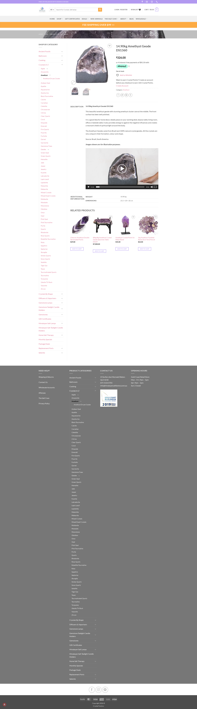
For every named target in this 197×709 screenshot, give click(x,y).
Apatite (43, 86)
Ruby (42, 242)
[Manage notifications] (4, 704)
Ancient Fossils (44, 51)
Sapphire (44, 246)
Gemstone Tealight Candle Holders (49, 308)
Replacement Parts (46, 348)
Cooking (42, 60)
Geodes (43, 149)
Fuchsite (44, 136)
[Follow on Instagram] (98, 690)
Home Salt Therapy (46, 335)
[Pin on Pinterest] (126, 95)
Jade (42, 163)
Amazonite (44, 72)
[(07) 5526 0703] (157, 1)
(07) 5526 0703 (106, 383)
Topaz (43, 269)
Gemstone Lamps (45, 303)
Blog (132, 19)
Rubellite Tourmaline (48, 239)
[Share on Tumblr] (130, 95)
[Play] (88, 187)
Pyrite (43, 226)
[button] (151, 10)
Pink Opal (44, 219)
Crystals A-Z (54, 34)
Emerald (44, 126)
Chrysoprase (45, 109)
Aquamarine (45, 90)
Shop (59, 19)
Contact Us (43, 382)
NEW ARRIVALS (97, 19)
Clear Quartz (45, 116)
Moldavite (44, 199)
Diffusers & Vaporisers (47, 298)
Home (41, 34)
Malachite (44, 186)
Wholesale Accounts (47, 387)
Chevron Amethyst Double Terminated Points (79, 239)
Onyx (43, 212)
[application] (122, 168)
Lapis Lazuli (45, 179)
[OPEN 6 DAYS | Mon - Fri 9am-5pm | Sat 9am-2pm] (152, 1)
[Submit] (100, 10)
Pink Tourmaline (46, 222)
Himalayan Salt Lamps (47, 323)
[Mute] (152, 187)
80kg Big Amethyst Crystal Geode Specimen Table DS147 (102, 240)
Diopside (44, 123)
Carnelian (44, 103)
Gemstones (43, 314)
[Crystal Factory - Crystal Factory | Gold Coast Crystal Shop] (42, 10)
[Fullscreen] (155, 187)
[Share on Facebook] (118, 95)
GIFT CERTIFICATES (72, 19)
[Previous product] (156, 34)
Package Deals (44, 344)
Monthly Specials (45, 339)
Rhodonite (44, 232)
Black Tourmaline (47, 96)
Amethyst (64, 34)
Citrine (43, 113)
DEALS (84, 19)
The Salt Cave (44, 398)
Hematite (44, 159)
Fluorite (44, 133)
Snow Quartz (45, 259)
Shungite (44, 252)
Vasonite (44, 286)
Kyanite (43, 173)
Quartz (43, 229)
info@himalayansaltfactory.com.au (113, 386)
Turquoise (44, 279)
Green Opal (45, 153)
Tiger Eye (44, 266)
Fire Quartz (45, 129)
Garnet (43, 139)
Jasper (43, 166)
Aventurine (45, 93)
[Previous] (74, 64)
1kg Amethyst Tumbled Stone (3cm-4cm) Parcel (146, 239)
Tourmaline (45, 275)
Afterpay (42, 393)
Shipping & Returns (46, 377)
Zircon (43, 289)
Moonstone (45, 206)
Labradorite (45, 176)
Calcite (43, 100)
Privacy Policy (44, 403)
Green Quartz (45, 156)
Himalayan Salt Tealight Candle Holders (51, 329)
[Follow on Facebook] (92, 690)
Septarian (44, 249)
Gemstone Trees (46, 146)
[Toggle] (62, 51)
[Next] (109, 64)
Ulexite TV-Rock (46, 282)
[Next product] (152, 34)
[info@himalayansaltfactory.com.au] (147, 1)
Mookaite (44, 202)
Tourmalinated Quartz (48, 272)
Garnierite (44, 143)
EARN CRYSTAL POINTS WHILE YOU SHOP (52, 2)
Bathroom (43, 56)
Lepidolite (44, 183)
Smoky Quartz (46, 256)
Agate (43, 69)
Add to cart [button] (77, 249)
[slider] (120, 187)
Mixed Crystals (46, 192)
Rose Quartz (45, 236)
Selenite (42, 353)
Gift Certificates (45, 319)
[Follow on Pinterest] (105, 690)
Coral (43, 119)
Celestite (44, 106)
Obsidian (44, 209)
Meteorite (44, 189)
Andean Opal (45, 83)
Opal (42, 216)
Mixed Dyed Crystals (48, 196)
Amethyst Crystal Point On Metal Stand (125, 239)
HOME (52, 19)
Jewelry (43, 169)
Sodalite (44, 262)
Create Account (122, 86)
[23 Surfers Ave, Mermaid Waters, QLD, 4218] (142, 1)
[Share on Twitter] (122, 95)
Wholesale (141, 19)
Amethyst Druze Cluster (51, 78)
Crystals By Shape (46, 294)
